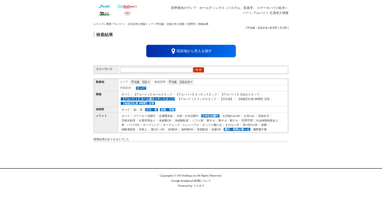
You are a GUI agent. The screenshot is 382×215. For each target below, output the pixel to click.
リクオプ (198, 185)
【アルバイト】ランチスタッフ (196, 99)
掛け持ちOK (250, 124)
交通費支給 (166, 115)
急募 (264, 124)
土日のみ (249, 115)
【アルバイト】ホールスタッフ (153, 94)
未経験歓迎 (182, 120)
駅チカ (211, 120)
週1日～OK (158, 129)
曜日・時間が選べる (237, 129)
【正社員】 (226, 99)
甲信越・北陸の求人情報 (170, 24)
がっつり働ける (212, 124)
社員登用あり (147, 120)
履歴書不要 (260, 129)
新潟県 (273, 27)
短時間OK (187, 129)
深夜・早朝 (167, 109)
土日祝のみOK (231, 115)
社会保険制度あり (267, 120)
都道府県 (159, 81)
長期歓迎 (202, 129)
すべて (141, 88)
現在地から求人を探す (194, 51)
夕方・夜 (151, 109)
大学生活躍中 (210, 115)
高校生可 (263, 115)
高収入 (143, 129)
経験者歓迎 (128, 129)
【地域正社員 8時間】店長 (253, 99)
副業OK (216, 129)
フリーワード (104, 69)
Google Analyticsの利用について (191, 180)
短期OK (172, 129)
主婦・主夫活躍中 (187, 115)
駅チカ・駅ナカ (228, 120)
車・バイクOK (130, 124)
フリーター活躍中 (145, 115)
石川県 (283, 27)
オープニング (151, 124)
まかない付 (232, 124)
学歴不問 (247, 120)
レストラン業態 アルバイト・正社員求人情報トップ (123, 24)
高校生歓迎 (128, 120)
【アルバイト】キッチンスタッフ (196, 94)
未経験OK (165, 120)
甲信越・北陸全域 (257, 27)
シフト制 (197, 120)
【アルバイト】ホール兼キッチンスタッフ (148, 99)
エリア (124, 81)
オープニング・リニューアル (181, 124)
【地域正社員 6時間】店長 (138, 103)
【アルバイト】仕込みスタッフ (240, 94)
